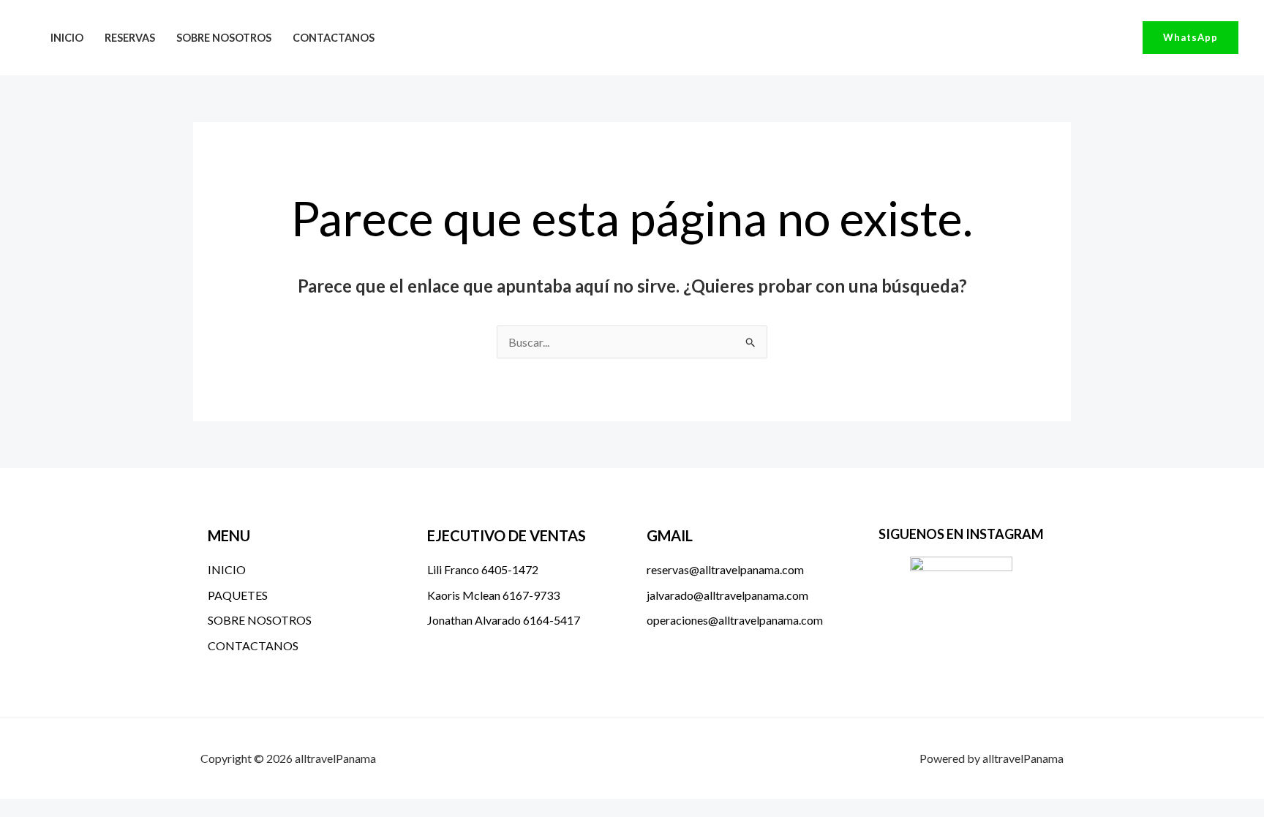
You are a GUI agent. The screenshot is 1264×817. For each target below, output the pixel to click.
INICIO (66, 37)
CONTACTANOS (334, 37)
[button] (1190, 37)
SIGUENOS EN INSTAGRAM (961, 534)
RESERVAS (130, 37)
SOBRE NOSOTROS (223, 37)
